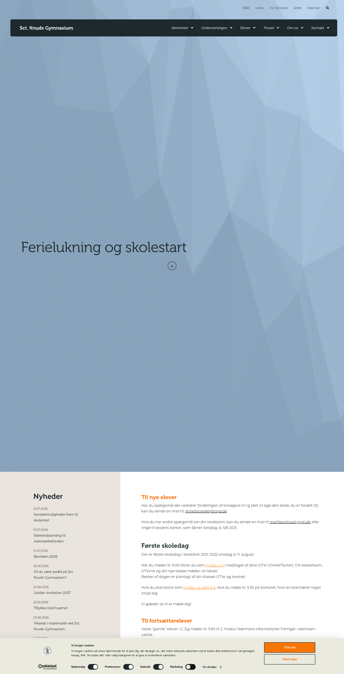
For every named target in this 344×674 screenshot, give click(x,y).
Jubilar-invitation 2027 (52, 593)
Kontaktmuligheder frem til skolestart (56, 517)
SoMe (298, 8)
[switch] (128, 667)
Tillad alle (290, 647)
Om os (292, 28)
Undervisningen (214, 28)
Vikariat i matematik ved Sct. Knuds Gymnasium (57, 626)
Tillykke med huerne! (51, 608)
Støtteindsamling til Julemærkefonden (50, 538)
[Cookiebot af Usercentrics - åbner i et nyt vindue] (47, 667)
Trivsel (269, 28)
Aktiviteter (179, 28)
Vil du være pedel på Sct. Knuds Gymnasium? (54, 575)
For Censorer (279, 8)
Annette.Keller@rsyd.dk (206, 511)
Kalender (313, 8)
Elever (245, 28)
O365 (246, 8)
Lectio (259, 8)
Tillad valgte (289, 659)
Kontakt (317, 28)
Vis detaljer (209, 666)
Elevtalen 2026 (46, 556)
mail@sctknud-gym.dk (290, 522)
